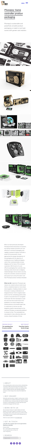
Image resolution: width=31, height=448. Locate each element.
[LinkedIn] (17, 443)
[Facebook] (11, 443)
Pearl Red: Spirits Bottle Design (24, 327)
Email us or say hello (8, 425)
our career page (18, 417)
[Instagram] (14, 443)
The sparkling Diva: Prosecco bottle (7, 327)
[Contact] (20, 443)
